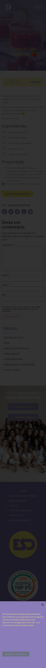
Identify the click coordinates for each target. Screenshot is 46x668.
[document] (23, 334)
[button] (43, 605)
